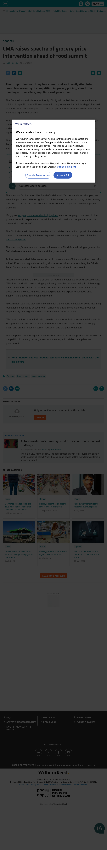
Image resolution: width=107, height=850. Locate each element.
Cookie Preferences (38, 175)
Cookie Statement (66, 166)
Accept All (63, 175)
